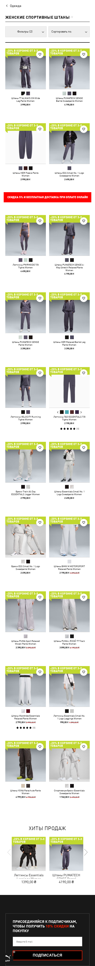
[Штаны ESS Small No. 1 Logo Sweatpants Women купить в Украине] (69, 143)
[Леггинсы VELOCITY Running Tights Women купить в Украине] (25, 387)
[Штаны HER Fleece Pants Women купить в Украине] (25, 143)
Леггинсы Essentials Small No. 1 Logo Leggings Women (69, 717)
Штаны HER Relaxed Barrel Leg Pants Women (69, 343)
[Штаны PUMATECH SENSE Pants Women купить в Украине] (25, 312)
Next (81, 412)
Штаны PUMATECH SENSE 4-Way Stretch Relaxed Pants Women (69, 267)
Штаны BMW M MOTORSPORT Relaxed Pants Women (69, 567)
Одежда (15, 6)
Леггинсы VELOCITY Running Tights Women (26, 418)
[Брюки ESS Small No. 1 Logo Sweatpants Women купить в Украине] (25, 537)
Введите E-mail (24, 941)
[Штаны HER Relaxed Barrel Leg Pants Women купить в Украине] (69, 312)
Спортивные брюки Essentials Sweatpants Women (69, 792)
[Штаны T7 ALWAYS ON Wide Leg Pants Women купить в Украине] (25, 68)
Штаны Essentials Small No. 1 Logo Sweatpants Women (69, 493)
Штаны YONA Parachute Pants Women (25, 792)
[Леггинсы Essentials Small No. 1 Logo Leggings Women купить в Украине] (69, 686)
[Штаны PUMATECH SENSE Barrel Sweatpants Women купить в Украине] (69, 68)
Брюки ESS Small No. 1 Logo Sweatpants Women (25, 567)
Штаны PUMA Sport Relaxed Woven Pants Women (25, 642)
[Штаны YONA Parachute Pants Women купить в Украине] (25, 761)
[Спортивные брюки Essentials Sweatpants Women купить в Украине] (69, 761)
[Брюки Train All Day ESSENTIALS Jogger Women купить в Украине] (25, 462)
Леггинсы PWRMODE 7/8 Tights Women (26, 266)
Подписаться (47, 955)
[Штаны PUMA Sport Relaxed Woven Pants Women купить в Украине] (25, 611)
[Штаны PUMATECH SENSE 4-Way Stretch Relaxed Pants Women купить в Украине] (69, 235)
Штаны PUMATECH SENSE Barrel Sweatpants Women (69, 99)
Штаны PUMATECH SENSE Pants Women (25, 343)
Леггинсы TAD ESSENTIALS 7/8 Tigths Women (69, 418)
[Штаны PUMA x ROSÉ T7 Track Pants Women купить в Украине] (69, 611)
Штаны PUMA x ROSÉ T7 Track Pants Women (69, 642)
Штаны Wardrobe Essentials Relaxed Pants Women (25, 717)
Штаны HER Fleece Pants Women (26, 174)
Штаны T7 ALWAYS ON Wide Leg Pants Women (25, 99)
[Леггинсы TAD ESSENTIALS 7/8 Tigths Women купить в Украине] (69, 387)
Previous (57, 412)
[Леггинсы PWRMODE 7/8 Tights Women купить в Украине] (25, 235)
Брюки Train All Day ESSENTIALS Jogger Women (25, 493)
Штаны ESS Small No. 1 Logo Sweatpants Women (69, 174)
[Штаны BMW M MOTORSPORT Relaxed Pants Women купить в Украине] (69, 537)
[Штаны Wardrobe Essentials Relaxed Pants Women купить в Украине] (25, 686)
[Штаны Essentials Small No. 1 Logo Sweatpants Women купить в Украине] (69, 462)
